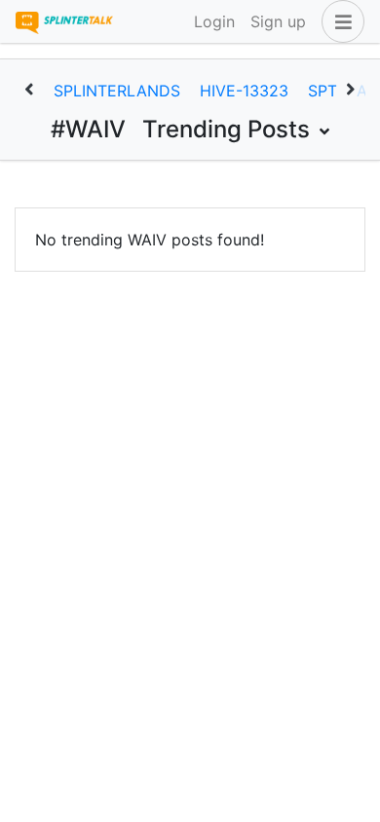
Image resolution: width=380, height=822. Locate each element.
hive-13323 (244, 90)
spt (322, 90)
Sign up (278, 21)
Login (214, 21)
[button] (339, 21)
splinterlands (117, 90)
